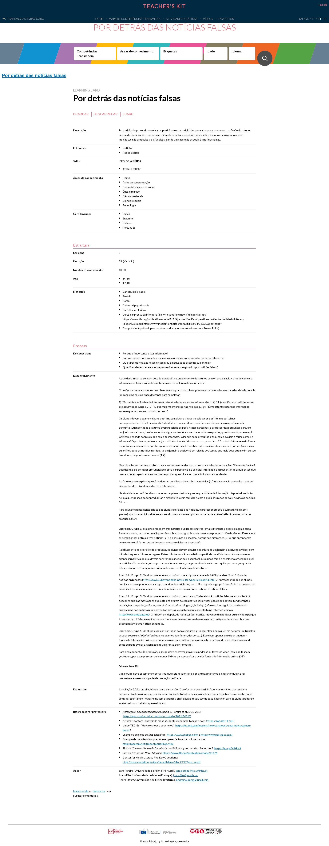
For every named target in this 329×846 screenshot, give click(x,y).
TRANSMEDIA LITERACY (210, 833)
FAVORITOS (226, 18)
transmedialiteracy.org (25, 18)
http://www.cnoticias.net (134, 614)
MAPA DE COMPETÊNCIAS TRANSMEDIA (135, 18)
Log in (160, 841)
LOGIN (323, 4)
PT (319, 18)
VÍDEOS (208, 18)
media (184, 841)
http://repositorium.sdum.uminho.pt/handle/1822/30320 (156, 716)
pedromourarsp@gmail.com (192, 779)
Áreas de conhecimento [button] (136, 51)
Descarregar (105, 114)
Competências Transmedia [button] (87, 53)
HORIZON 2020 (167, 833)
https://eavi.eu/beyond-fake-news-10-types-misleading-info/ (179, 579)
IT (313, 18)
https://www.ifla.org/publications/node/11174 (190, 752)
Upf (116, 831)
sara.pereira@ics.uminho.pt (192, 770)
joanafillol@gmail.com (185, 775)
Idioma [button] (236, 51)
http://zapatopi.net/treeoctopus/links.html (148, 743)
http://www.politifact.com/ (216, 734)
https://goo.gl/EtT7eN (220, 720)
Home (99, 18)
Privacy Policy (147, 841)
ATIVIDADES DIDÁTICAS (181, 18)
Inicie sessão (81, 791)
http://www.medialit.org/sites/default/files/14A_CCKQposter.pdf (161, 762)
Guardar (81, 114)
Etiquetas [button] (170, 51)
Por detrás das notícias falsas (34, 75)
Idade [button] (211, 51)
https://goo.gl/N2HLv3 (227, 748)
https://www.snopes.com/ (183, 734)
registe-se (99, 791)
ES (307, 18)
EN (301, 18)
